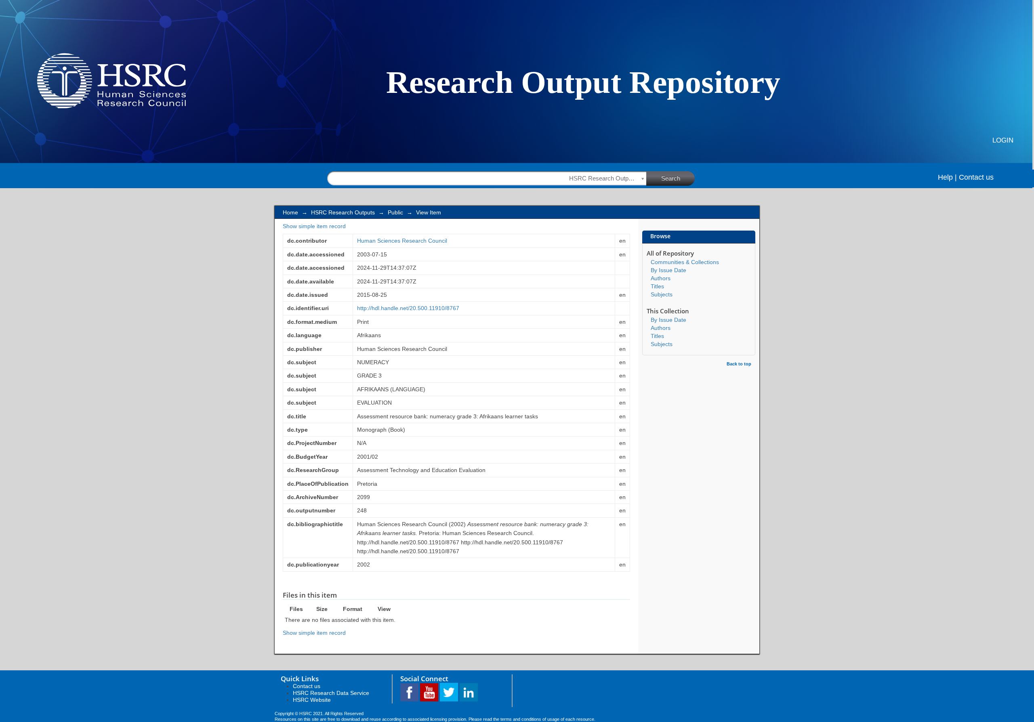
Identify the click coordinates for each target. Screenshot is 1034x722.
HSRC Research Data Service (331, 693)
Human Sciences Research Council (402, 240)
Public (395, 212)
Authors (660, 278)
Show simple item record (314, 226)
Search (670, 178)
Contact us (976, 177)
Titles (657, 286)
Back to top (739, 363)
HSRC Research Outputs (343, 212)
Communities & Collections (685, 262)
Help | (947, 177)
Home (290, 212)
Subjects (662, 294)
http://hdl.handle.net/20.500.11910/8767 (408, 308)
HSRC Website (312, 700)
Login (1002, 140)
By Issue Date (668, 270)
